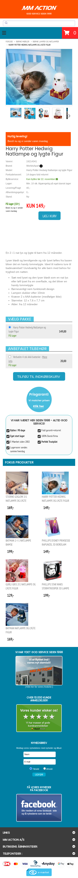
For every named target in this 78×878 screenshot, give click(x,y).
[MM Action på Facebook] (39, 808)
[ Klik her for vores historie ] (39, 686)
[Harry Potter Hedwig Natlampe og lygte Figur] (39, 77)
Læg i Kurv (49, 216)
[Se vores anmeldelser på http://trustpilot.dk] (39, 718)
